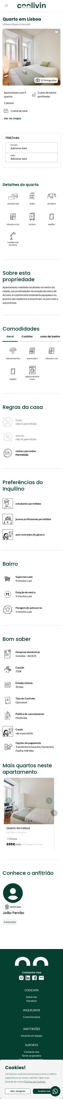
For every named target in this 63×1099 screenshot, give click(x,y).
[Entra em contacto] (55, 1091)
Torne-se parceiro (31, 1055)
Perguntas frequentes (32, 1059)
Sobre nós (31, 996)
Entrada (13, 145)
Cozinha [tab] (26, 336)
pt (6, 6)
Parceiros (31, 1000)
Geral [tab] (10, 336)
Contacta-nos (31, 1051)
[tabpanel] (31, 362)
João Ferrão (13, 912)
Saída (12, 155)
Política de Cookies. (35, 1081)
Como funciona (31, 1016)
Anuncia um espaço (31, 1035)
